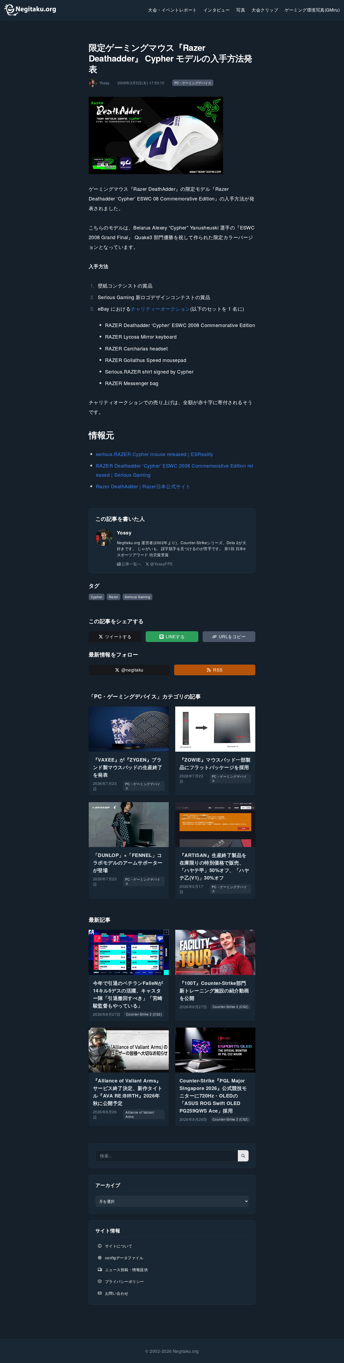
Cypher (96, 596)
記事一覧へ (131, 563)
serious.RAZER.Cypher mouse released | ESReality (154, 453)
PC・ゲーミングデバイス (192, 82)
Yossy (124, 532)
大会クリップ (265, 10)
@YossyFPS (161, 563)
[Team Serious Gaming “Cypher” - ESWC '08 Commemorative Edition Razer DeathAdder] (172, 135)
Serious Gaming (137, 596)
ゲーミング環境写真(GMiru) (312, 10)
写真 (240, 10)
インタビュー (216, 10)
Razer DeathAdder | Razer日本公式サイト (143, 486)
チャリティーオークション (160, 308)
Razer (113, 596)
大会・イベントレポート (172, 10)
